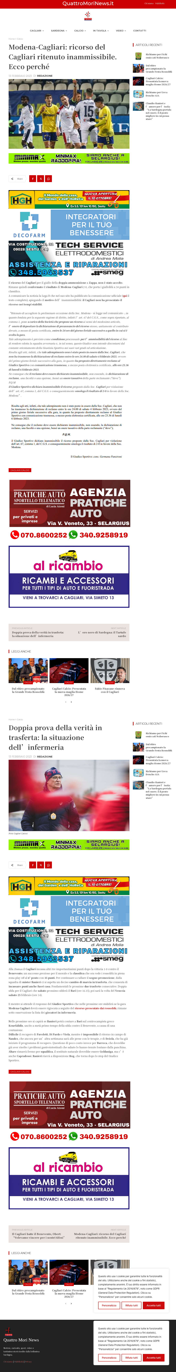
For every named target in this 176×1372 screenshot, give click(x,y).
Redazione (44, 76)
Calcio (20, 38)
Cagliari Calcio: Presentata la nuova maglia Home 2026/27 (69, 691)
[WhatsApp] (48, 178)
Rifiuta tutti (131, 1357)
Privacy (28, 1361)
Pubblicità (159, 3)
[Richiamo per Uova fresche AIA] (138, 94)
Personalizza (109, 1357)
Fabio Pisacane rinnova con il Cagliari (110, 690)
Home (12, 38)
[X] (40, 178)
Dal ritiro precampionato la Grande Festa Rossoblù (28, 690)
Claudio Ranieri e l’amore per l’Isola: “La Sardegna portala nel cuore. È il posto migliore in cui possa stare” (158, 111)
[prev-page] (66, 702)
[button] (168, 4)
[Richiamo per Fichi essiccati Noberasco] (138, 56)
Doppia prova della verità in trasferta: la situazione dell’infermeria (38, 634)
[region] (131, 1343)
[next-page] (71, 702)
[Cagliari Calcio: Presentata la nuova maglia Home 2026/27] (69, 670)
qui (125, 295)
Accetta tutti (154, 1357)
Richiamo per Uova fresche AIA (156, 94)
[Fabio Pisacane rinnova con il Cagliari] (109, 670)
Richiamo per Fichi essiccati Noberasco (157, 56)
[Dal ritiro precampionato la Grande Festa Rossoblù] (28, 670)
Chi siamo (149, 3)
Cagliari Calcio (19, 470)
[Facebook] (32, 178)
